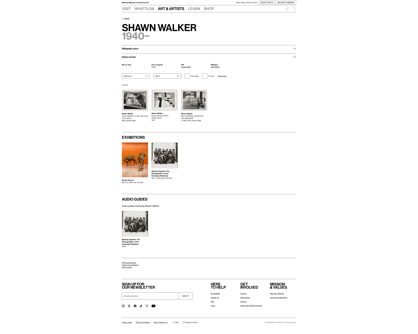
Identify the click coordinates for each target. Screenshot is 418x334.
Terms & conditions (143, 322)
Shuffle (287, 8)
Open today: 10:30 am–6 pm (246, 2)
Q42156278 (215, 67)
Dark (177, 322)
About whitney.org (160, 322)
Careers (243, 302)
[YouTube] (153, 306)
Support (243, 294)
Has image (195, 76)
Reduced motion (191, 322)
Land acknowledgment (278, 298)
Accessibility (215, 294)
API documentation (129, 263)
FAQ (212, 302)
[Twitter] (147, 306)
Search (293, 8)
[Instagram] (123, 306)
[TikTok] (141, 306)
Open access (127, 267)
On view (211, 76)
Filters (157, 76)
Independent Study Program (251, 306)
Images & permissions (130, 265)
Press (213, 306)
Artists (126, 19)
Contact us (215, 298)
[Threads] (129, 306)
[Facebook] (135, 306)
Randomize (222, 76)
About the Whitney (277, 294)
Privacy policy (127, 322)
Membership (245, 298)
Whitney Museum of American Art (135, 2)
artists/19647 (186, 67)
